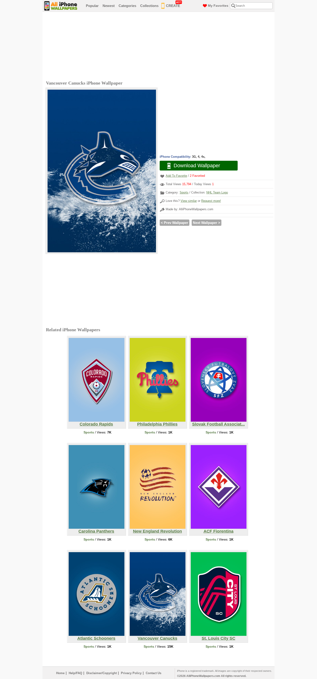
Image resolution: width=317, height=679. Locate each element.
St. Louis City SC (218, 638)
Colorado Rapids (96, 424)
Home (60, 673)
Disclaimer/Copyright (101, 673)
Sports (184, 192)
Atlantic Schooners (96, 638)
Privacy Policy (131, 673)
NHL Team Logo (217, 192)
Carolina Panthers (96, 531)
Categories (127, 6)
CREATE (173, 4)
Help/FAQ (75, 673)
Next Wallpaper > (206, 223)
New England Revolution (157, 531)
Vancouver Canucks (157, 638)
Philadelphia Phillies (157, 424)
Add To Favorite (176, 175)
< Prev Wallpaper (174, 223)
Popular (92, 6)
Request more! (211, 201)
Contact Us (153, 673)
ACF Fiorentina (218, 531)
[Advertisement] (160, 46)
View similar (189, 201)
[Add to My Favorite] (162, 176)
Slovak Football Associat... (218, 424)
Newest (109, 6)
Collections (149, 6)
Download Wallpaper (197, 165)
